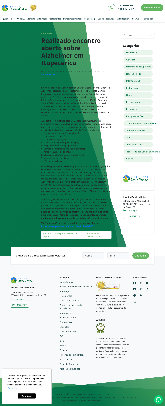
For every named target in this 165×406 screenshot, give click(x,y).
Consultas (64, 326)
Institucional (46, 33)
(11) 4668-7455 (132, 216)
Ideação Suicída (133, 73)
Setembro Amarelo (135, 130)
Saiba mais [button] (13, 388)
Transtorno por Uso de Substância (139, 151)
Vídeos (129, 158)
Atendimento (150, 7)
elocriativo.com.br (95, 400)
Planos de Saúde (68, 317)
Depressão (131, 52)
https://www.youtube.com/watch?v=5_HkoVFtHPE (67, 226)
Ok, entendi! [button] (26, 396)
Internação (42, 19)
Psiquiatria (131, 109)
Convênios (136, 19)
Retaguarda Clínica (135, 116)
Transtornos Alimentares (93, 235)
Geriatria (130, 59)
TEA (128, 137)
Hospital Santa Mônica (51, 74)
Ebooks (63, 350)
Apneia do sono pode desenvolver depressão (60, 235)
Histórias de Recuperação (138, 66)
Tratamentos (55, 19)
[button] (159, 18)
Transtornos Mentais (72, 19)
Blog (62, 340)
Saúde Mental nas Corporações (139, 123)
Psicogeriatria (133, 102)
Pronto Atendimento (26, 19)
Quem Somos (9, 19)
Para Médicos (66, 359)
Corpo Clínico (149, 19)
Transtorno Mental (135, 144)
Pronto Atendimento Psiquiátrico (76, 286)
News (129, 95)
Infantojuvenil (123, 19)
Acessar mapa (130, 210)
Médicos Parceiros (69, 331)
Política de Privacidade (70, 368)
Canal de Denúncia (69, 364)
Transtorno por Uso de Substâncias (99, 19)
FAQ (62, 336)
